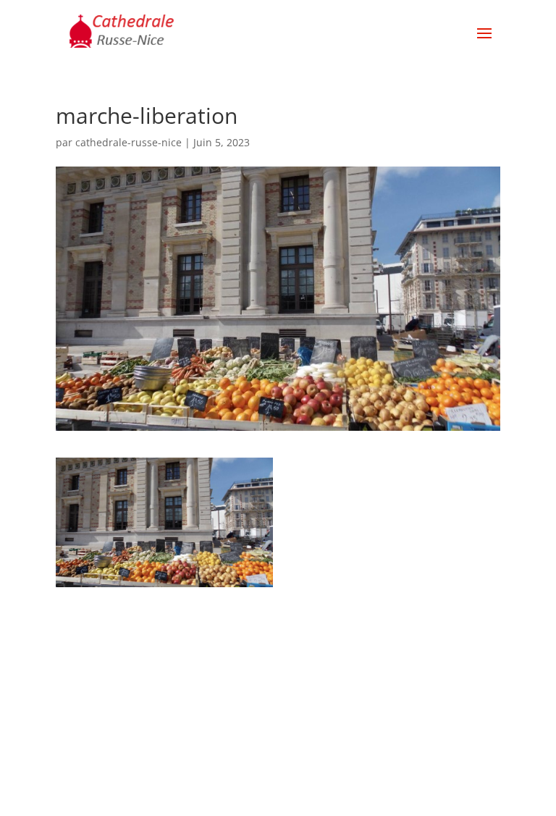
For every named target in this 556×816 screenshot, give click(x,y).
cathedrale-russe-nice (128, 142)
